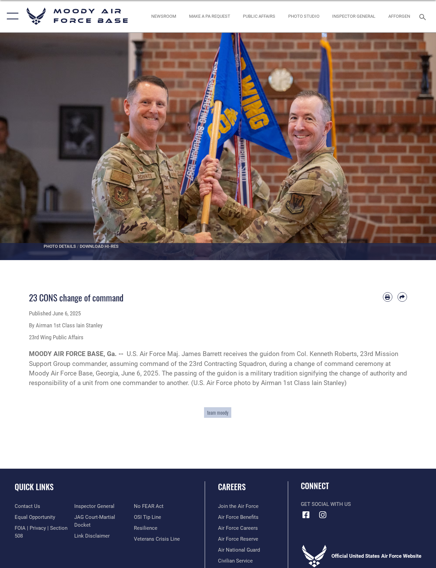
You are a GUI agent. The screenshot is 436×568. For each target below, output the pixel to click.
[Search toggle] (424, 16)
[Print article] (387, 297)
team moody (217, 412)
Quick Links (34, 487)
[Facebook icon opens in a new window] (306, 515)
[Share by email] (402, 297)
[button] (11, 16)
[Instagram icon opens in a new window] (322, 515)
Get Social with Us (326, 504)
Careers (232, 487)
